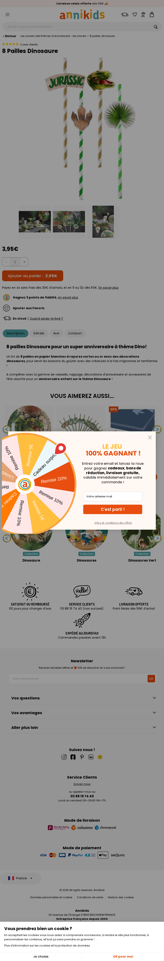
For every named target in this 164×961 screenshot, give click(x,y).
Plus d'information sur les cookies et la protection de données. (47, 946)
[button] (112, 509)
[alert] (82, 480)
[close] (150, 437)
